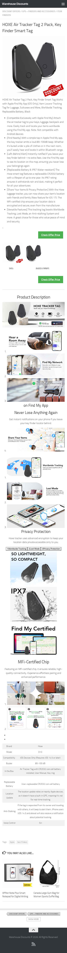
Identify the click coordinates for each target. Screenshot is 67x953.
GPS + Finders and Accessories (38, 11)
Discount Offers (11, 11)
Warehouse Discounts (15, 4)
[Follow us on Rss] (33, 944)
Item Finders (22, 842)
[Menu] (63, 4)
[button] (16, 549)
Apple (12, 842)
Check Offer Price (50, 234)
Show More (33, 919)
